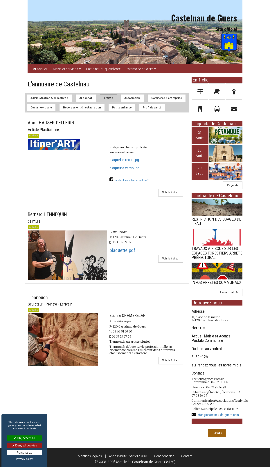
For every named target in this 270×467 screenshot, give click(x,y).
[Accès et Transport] (217, 109)
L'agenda (233, 185)
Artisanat (85, 98)
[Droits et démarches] (200, 91)
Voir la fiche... (170, 192)
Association (132, 98)
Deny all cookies (26, 445)
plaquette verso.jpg (124, 168)
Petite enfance (122, 107)
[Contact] (234, 109)
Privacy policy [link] (24, 458)
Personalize (24, 452)
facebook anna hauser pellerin (130, 180)
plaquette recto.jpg (124, 159)
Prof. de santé (152, 107)
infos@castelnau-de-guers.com (218, 415)
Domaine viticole (41, 107)
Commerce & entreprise (166, 98)
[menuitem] (40, 69)
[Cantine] (200, 109)
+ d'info (217, 433)
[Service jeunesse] (234, 91)
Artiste (108, 98)
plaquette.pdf (122, 250)
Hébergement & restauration (82, 107)
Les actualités (229, 292)
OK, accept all (25, 438)
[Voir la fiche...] (67, 144)
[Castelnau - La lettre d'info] (217, 91)
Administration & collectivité (49, 98)
